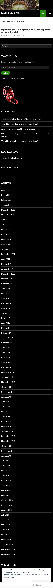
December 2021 (8, 254)
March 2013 (6, 534)
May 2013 (5, 525)
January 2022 (7, 249)
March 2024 (6, 195)
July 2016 (5, 347)
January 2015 (7, 431)
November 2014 (8, 441)
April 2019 (5, 259)
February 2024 (7, 200)
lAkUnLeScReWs (10, 13)
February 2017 (7, 333)
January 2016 (7, 377)
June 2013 (5, 520)
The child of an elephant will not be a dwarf (19, 124)
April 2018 (5, 298)
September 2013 (8, 505)
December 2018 (8, 274)
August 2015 (7, 397)
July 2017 (5, 313)
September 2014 (8, 451)
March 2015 (6, 421)
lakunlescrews (9, 152)
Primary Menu (49, 13)
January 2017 (7, 338)
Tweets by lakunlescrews (12, 158)
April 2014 (5, 475)
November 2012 (8, 554)
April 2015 (5, 416)
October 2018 (7, 283)
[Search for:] (26, 46)
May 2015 (5, 411)
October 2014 (7, 446)
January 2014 (7, 485)
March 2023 (6, 234)
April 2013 (5, 529)
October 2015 (7, 387)
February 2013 (7, 539)
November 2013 (8, 495)
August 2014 (7, 456)
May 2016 (5, 357)
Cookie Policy (9, 577)
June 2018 (5, 288)
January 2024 (7, 205)
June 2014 (5, 465)
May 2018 (5, 293)
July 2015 (5, 402)
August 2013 (7, 510)
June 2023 (5, 224)
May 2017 (5, 318)
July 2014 (5, 461)
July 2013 (5, 515)
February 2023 (7, 239)
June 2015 (5, 406)
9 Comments (21, 35)
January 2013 (7, 544)
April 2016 (5, 362)
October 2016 (7, 342)
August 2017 (7, 308)
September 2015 (8, 392)
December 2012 (8, 549)
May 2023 (5, 229)
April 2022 (5, 244)
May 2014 (5, 470)
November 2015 (8, 382)
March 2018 (6, 303)
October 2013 (7, 500)
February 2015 (7, 426)
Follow (5, 73)
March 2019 (6, 264)
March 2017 (6, 328)
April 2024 (5, 190)
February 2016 (7, 372)
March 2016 (6, 367)
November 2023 (8, 215)
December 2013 (8, 490)
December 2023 (8, 210)
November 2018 (8, 279)
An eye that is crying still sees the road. (18, 129)
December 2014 (8, 436)
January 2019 (7, 269)
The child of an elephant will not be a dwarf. (19, 141)
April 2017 (5, 323)
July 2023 (5, 220)
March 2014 (6, 480)
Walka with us (9, 56)
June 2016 (5, 352)
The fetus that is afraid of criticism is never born (21, 119)
